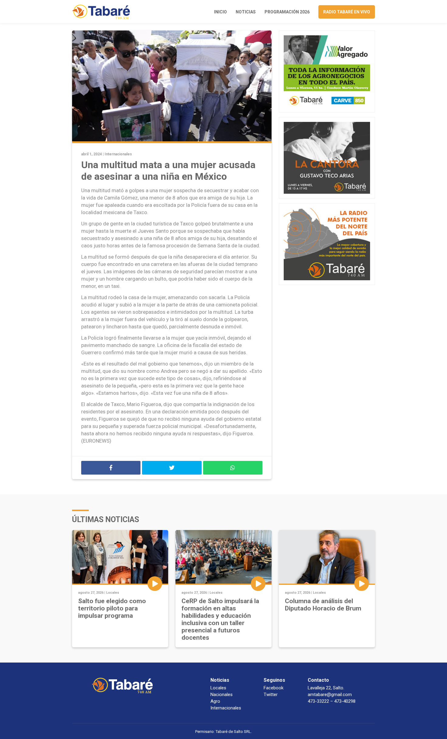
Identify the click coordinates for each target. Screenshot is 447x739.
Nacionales (221, 694)
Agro (215, 701)
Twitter (271, 694)
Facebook (273, 688)
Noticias (246, 11)
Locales (112, 593)
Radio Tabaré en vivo (346, 11)
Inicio (220, 11)
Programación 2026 (287, 11)
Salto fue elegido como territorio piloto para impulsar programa (112, 608)
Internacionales (118, 154)
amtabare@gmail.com (330, 694)
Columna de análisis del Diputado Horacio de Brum (323, 604)
